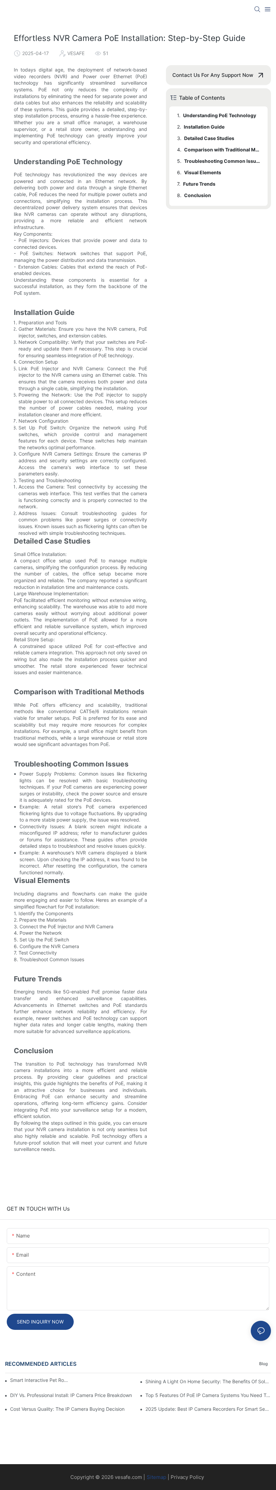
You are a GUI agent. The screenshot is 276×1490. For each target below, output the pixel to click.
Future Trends (199, 184)
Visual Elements (202, 172)
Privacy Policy (187, 1477)
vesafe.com (128, 1477)
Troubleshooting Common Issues (222, 161)
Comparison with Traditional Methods (222, 149)
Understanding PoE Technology (219, 115)
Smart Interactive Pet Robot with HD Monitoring (40, 1380)
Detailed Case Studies (209, 138)
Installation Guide (204, 127)
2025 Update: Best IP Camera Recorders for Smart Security (208, 1409)
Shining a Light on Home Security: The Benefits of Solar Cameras (208, 1381)
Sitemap (156, 1477)
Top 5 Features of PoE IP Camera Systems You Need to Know (208, 1395)
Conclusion (197, 195)
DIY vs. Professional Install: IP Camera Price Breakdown (71, 1395)
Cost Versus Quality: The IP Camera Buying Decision (67, 1409)
